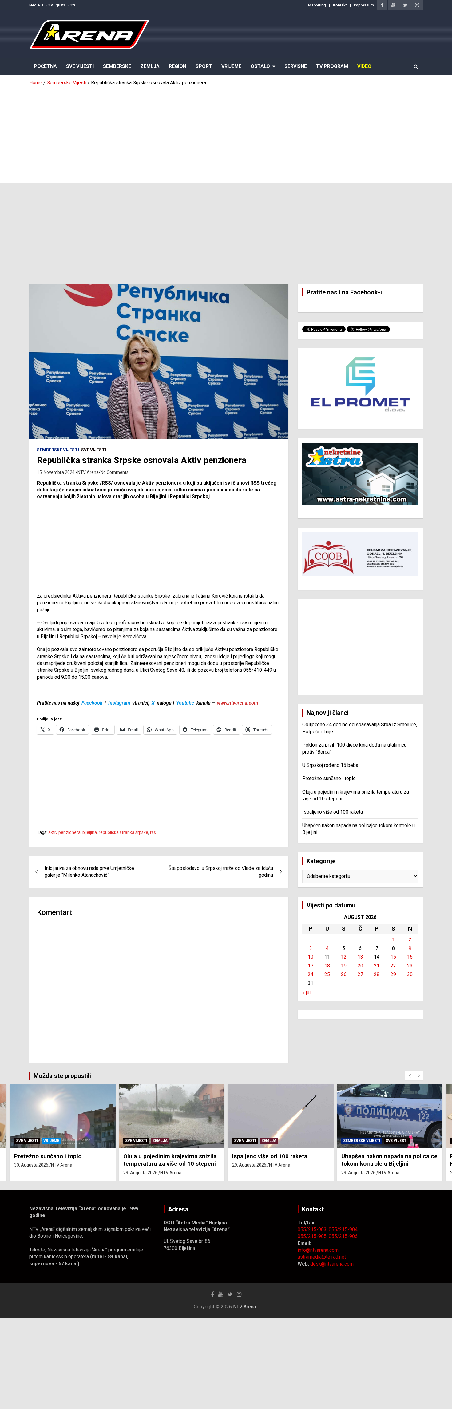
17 (310, 966)
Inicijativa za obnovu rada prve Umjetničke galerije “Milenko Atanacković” (89, 871)
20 (360, 966)
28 (376, 974)
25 (327, 974)
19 (344, 966)
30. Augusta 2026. (31, 1165)
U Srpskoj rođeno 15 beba (330, 765)
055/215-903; (313, 1229)
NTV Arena (88, 472)
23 (410, 966)
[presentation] (409, 1075)
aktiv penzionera (64, 832)
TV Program (332, 66)
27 (360, 974)
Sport (204, 66)
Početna (45, 66)
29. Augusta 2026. (140, 1172)
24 (310, 974)
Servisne (295, 66)
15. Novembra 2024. (56, 472)
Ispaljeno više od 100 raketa (332, 812)
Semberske (117, 66)
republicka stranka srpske (123, 832)
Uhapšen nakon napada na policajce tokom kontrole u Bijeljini (389, 1160)
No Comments (115, 472)
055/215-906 (343, 1236)
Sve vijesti (93, 449)
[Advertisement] (226, 132)
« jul (306, 992)
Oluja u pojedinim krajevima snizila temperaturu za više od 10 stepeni (169, 1160)
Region (177, 66)
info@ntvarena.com (318, 1250)
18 (327, 966)
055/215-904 (343, 1229)
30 (410, 974)
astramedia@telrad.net (322, 1257)
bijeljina (89, 832)
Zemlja (150, 66)
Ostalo (260, 66)
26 (344, 974)
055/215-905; (313, 1236)
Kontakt (340, 5)
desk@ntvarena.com (332, 1264)
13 (360, 957)
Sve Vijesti (80, 66)
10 (310, 957)
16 (410, 957)
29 (393, 974)
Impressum (364, 5)
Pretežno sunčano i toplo (329, 778)
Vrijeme (231, 66)
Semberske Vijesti (58, 449)
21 (376, 966)
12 (344, 957)
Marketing (317, 5)
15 (393, 957)
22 (393, 966)
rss (153, 832)
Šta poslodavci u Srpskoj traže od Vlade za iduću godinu (221, 871)
